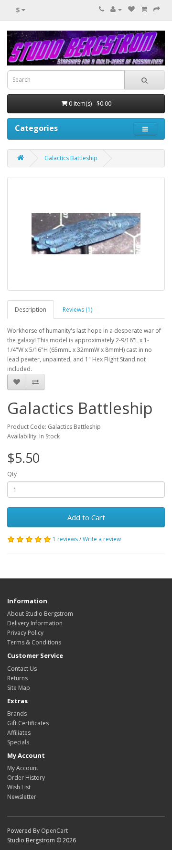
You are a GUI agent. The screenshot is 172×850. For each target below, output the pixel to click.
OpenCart (54, 831)
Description (30, 309)
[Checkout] (156, 9)
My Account (22, 768)
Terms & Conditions (34, 642)
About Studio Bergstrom (40, 614)
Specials (18, 742)
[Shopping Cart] (144, 9)
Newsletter (21, 797)
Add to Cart (86, 517)
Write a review (102, 539)
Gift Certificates (28, 723)
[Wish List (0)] (131, 9)
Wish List (19, 787)
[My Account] (116, 9)
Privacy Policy (25, 633)
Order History (26, 778)
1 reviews (65, 539)
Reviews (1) (77, 309)
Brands (17, 713)
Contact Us (22, 669)
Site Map (18, 688)
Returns (17, 678)
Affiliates (19, 733)
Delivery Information (35, 623)
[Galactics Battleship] (86, 234)
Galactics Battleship (70, 158)
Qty (12, 474)
